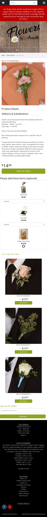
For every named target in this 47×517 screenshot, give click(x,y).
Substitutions (23, 491)
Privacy (23, 489)
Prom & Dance (10, 55)
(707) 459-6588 (24, 50)
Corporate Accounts (23, 485)
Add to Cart (23, 171)
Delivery (23, 487)
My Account (23, 495)
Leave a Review (23, 493)
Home (3, 55)
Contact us (23, 483)
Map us (23, 435)
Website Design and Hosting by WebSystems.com (33, 514)
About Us (23, 478)
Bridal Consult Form (24, 481)
